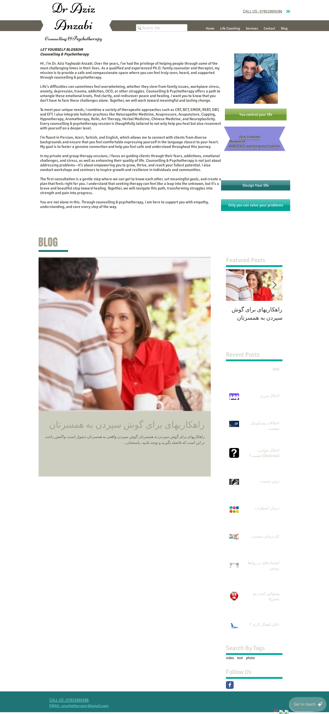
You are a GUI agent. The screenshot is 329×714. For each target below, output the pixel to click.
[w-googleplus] (287, 712)
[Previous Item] (274, 285)
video (230, 658)
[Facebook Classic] (230, 685)
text (240, 658)
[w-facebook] (281, 712)
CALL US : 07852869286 (262, 11)
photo (250, 658)
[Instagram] (276, 710)
